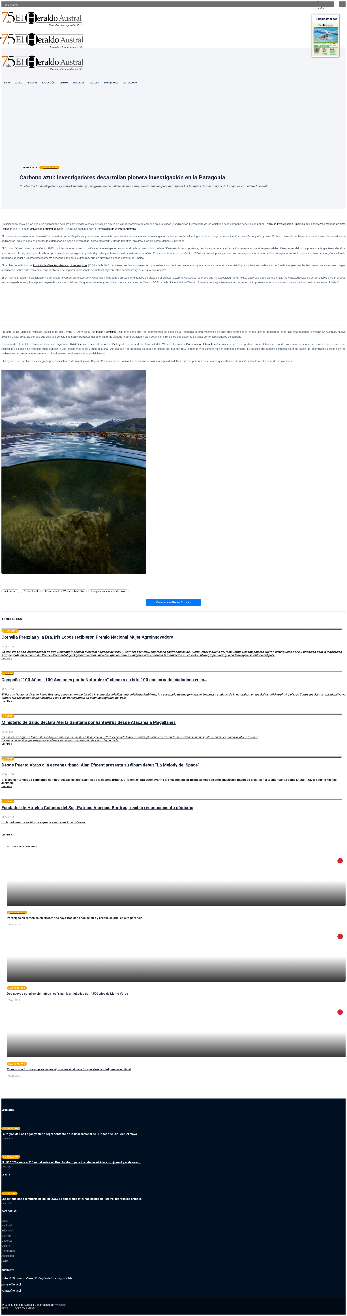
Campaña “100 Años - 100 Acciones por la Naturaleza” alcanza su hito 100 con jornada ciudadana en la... (104, 679)
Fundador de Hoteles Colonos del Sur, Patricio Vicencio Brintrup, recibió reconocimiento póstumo (97, 807)
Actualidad (130, 82)
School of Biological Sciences (118, 344)
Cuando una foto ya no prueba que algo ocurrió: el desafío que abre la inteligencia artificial (69, 1069)
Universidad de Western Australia (116, 228)
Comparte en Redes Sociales (173, 602)
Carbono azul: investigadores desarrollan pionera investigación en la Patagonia (122, 177)
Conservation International (202, 344)
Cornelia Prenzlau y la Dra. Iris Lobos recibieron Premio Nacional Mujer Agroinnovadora (87, 637)
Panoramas (111, 82)
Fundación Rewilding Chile (107, 331)
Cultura (94, 82)
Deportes (79, 82)
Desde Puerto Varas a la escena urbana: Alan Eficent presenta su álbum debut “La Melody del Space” (100, 765)
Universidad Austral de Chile (46, 228)
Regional (32, 82)
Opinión (64, 82)
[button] (4, 37)
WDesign (60, 1304)
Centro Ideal (31, 591)
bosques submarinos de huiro (108, 591)
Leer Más (6, 658)
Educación (48, 82)
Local (18, 82)
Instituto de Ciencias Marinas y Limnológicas (60, 265)
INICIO (7, 82)
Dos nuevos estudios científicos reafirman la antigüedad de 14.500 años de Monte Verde (67, 993)
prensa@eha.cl (11, 1284)
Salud (4, 1260)
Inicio (4, 1307)
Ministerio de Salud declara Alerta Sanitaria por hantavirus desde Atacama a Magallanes (88, 722)
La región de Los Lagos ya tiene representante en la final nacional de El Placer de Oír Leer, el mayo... (70, 1134)
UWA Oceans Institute (83, 344)
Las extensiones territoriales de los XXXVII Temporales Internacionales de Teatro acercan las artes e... (72, 1199)
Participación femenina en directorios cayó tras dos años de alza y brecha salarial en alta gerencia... (75, 918)
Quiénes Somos (25, 1307)
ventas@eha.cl (11, 1290)
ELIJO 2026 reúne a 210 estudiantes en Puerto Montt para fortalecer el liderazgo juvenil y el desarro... (71, 1162)
